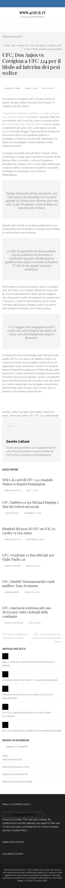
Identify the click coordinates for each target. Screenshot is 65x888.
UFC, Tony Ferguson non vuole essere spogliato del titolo (46, 638)
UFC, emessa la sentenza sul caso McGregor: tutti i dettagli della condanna (26, 612)
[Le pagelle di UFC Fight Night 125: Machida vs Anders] (5, 676)
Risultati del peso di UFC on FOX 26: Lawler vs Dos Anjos (29, 530)
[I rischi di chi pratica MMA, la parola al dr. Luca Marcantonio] (5, 691)
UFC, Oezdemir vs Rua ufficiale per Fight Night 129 (28, 557)
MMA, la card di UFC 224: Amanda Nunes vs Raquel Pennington (27, 481)
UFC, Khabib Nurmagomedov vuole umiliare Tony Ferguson (28, 583)
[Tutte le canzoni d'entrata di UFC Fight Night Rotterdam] (5, 709)
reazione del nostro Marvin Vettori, (24, 124)
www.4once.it (33, 12)
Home (7, 45)
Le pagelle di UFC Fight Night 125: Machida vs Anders (30, 680)
